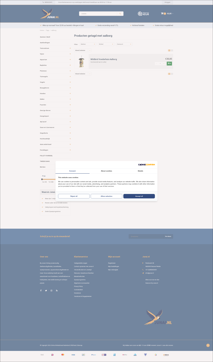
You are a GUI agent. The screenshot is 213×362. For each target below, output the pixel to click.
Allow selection (106, 196)
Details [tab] (140, 171)
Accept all (139, 196)
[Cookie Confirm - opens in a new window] (146, 165)
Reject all (73, 196)
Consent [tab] (72, 171)
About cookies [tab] (106, 171)
